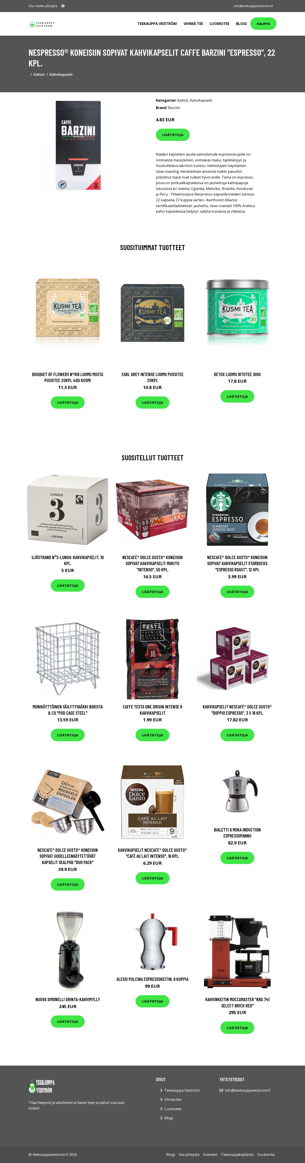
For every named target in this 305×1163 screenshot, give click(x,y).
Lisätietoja (172, 134)
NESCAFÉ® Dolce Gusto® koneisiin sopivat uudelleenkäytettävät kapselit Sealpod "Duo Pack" (68, 856)
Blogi (241, 23)
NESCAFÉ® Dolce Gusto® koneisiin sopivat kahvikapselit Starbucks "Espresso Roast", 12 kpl (237, 563)
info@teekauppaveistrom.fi (253, 6)
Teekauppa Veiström (157, 23)
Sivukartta (266, 1154)
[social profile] (63, 6)
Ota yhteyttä (189, 1154)
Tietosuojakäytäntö (237, 1154)
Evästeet (210, 1154)
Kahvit (39, 74)
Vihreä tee (193, 23)
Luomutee (219, 23)
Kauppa (263, 23)
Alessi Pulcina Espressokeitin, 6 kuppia (152, 979)
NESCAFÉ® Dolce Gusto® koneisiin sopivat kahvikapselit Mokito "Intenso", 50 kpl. (152, 563)
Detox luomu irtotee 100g (237, 374)
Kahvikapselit (61, 74)
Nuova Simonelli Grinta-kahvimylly (68, 999)
